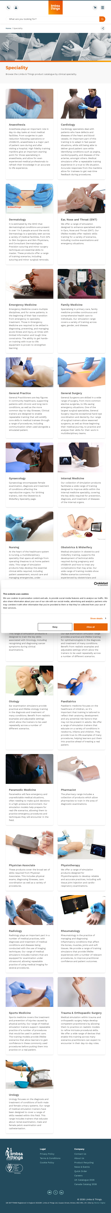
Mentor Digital (99, 1203)
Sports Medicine (20, 1012)
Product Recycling (84, 1162)
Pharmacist (68, 789)
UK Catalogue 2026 (84, 1180)
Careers (78, 1175)
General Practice (20, 393)
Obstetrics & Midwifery (76, 547)
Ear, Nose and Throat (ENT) (79, 219)
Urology (14, 1094)
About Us (79, 1158)
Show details (96, 618)
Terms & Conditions (50, 1158)
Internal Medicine (72, 478)
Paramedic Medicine (22, 789)
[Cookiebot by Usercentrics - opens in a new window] (96, 584)
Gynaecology (17, 478)
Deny (55, 627)
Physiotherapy (70, 865)
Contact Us (80, 1154)
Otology (14, 701)
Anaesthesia (17, 124)
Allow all (90, 627)
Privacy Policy (47, 1154)
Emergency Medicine (23, 304)
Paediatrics (68, 701)
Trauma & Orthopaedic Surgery (81, 1012)
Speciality (17, 28)
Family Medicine (72, 304)
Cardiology (68, 124)
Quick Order (80, 1171)
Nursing (14, 547)
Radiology (15, 931)
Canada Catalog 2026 (85, 1184)
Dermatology (17, 219)
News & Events (82, 1167)
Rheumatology (70, 931)
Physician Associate (22, 865)
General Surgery (71, 393)
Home (8, 28)
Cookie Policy (47, 1162)
